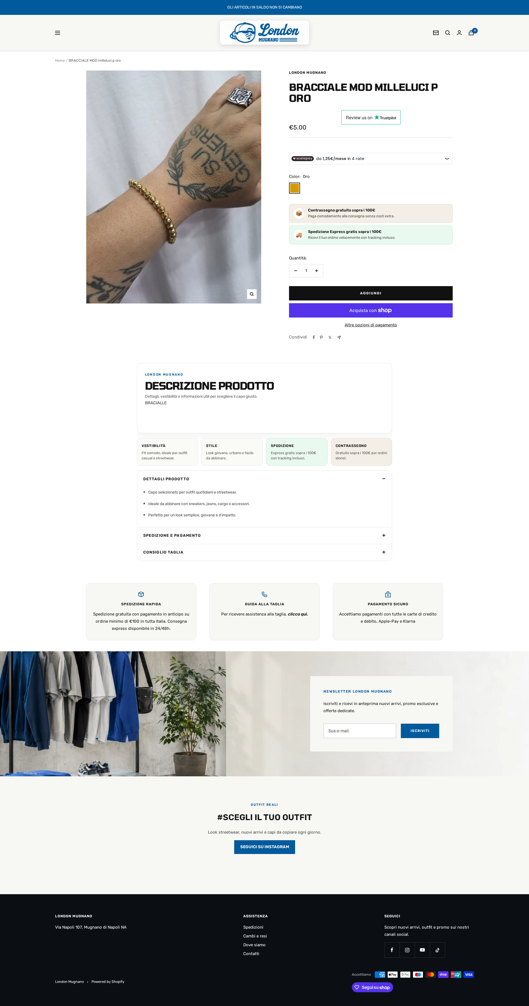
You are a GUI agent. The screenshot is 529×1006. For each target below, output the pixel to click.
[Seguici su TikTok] (437, 950)
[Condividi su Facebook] (314, 337)
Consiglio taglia (163, 552)
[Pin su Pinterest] (321, 337)
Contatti (251, 953)
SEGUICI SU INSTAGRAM (264, 846)
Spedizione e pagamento (172, 535)
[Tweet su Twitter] (330, 337)
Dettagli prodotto (166, 479)
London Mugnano (307, 72)
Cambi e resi (255, 936)
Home (60, 60)
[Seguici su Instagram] (407, 950)
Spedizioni (253, 927)
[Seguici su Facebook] (392, 950)
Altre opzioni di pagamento (371, 324)
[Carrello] (471, 32)
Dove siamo (254, 944)
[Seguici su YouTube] (422, 950)
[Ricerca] (447, 32)
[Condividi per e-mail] (339, 337)
